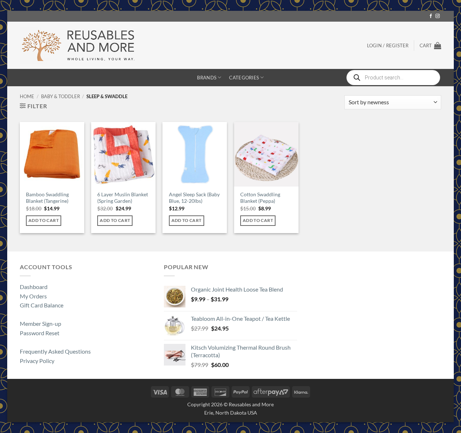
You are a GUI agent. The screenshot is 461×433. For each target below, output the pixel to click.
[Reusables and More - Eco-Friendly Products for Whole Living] (78, 45)
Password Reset (39, 332)
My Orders (33, 296)
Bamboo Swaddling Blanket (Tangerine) (47, 197)
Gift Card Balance (41, 305)
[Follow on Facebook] (431, 16)
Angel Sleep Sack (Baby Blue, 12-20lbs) (194, 197)
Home (27, 96)
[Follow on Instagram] (437, 16)
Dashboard (34, 286)
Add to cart (43, 220)
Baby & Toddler (60, 96)
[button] (430, 45)
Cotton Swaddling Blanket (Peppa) (260, 197)
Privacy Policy (37, 360)
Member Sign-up (40, 323)
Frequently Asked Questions (55, 351)
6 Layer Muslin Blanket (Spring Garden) (122, 197)
